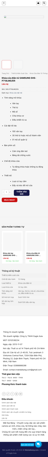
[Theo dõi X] (12, 394)
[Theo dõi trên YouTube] (21, 394)
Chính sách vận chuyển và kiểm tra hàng (16, 412)
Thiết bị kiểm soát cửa (19, 73)
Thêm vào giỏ (21, 192)
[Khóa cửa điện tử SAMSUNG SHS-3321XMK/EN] (35, 242)
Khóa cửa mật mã (16, 93)
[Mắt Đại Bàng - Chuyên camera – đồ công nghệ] (24, 3)
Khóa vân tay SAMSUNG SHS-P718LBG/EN (9, 254)
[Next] (44, 35)
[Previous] (3, 35)
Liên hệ (4, 418)
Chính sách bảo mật (9, 403)
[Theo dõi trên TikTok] (8, 394)
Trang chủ (5, 73)
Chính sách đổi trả (8, 406)
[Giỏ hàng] (38, 3)
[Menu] (4, 3)
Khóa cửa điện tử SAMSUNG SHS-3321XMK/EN (33, 254)
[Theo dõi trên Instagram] (4, 394)
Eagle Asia (12, 453)
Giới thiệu (5, 415)
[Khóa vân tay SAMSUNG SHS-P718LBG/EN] (12, 242)
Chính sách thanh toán (10, 409)
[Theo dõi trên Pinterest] (16, 394)
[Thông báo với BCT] (36, 453)
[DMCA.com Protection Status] (23, 453)
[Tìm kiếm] (44, 3)
